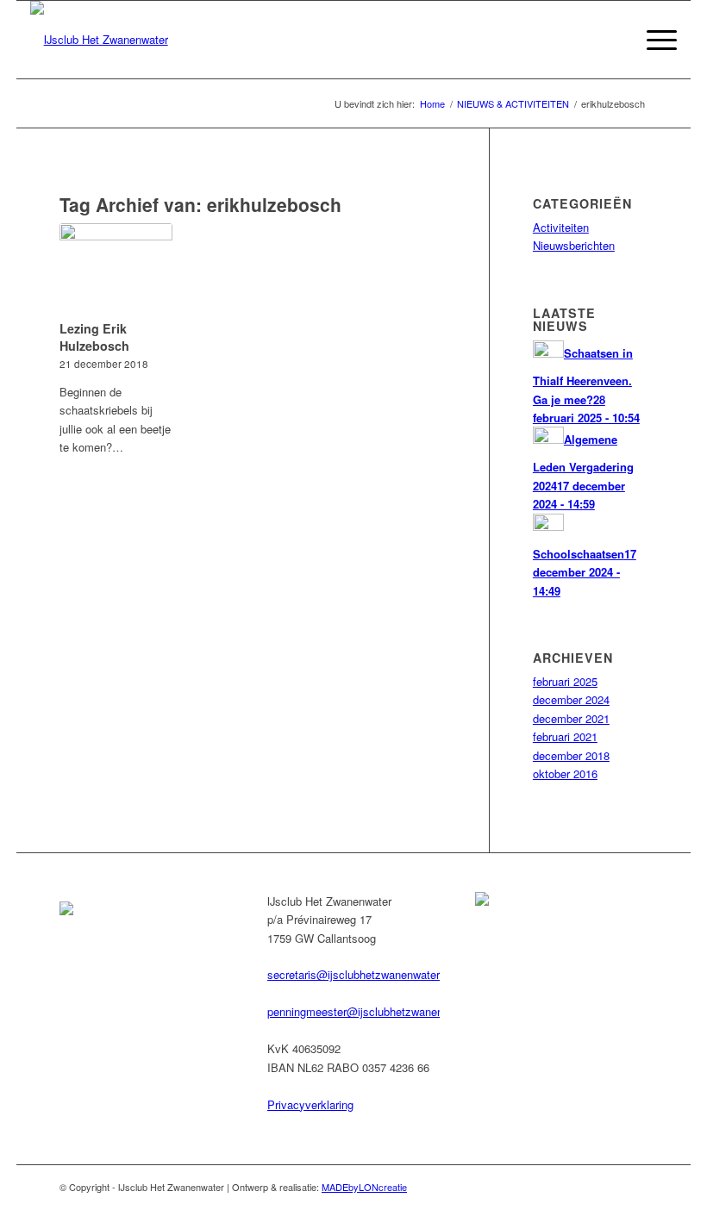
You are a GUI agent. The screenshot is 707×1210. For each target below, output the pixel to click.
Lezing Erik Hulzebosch (94, 337)
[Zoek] (612, 39)
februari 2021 (565, 736)
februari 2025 (565, 681)
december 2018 (571, 755)
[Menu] (653, 39)
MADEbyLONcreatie (364, 1187)
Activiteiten (561, 227)
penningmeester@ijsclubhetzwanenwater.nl (374, 1011)
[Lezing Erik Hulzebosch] (115, 269)
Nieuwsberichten (574, 245)
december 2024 (571, 699)
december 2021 (571, 718)
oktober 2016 (565, 773)
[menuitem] (612, 39)
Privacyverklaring (310, 1104)
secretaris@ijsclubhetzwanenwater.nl (359, 974)
